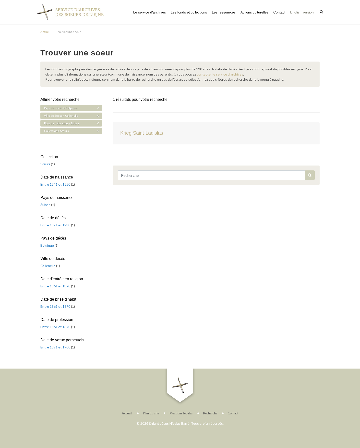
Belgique (47, 245)
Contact (279, 12)
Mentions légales (180, 413)
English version (302, 12)
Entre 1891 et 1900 (55, 347)
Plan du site (151, 413)
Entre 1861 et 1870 (55, 286)
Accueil (45, 32)
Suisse (45, 205)
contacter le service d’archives (220, 74)
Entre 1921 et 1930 (55, 225)
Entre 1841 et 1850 (55, 184)
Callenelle (48, 266)
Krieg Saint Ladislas (141, 133)
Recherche (210, 413)
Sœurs (45, 164)
